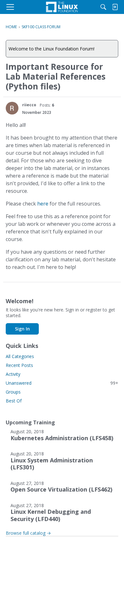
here (42, 203)
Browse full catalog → (28, 533)
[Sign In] (115, 7)
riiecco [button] (29, 105)
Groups (13, 392)
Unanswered (62, 383)
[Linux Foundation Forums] (62, 7)
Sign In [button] (22, 329)
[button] (12, 108)
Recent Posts (19, 365)
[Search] (103, 7)
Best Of (14, 401)
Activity (13, 374)
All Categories (20, 356)
